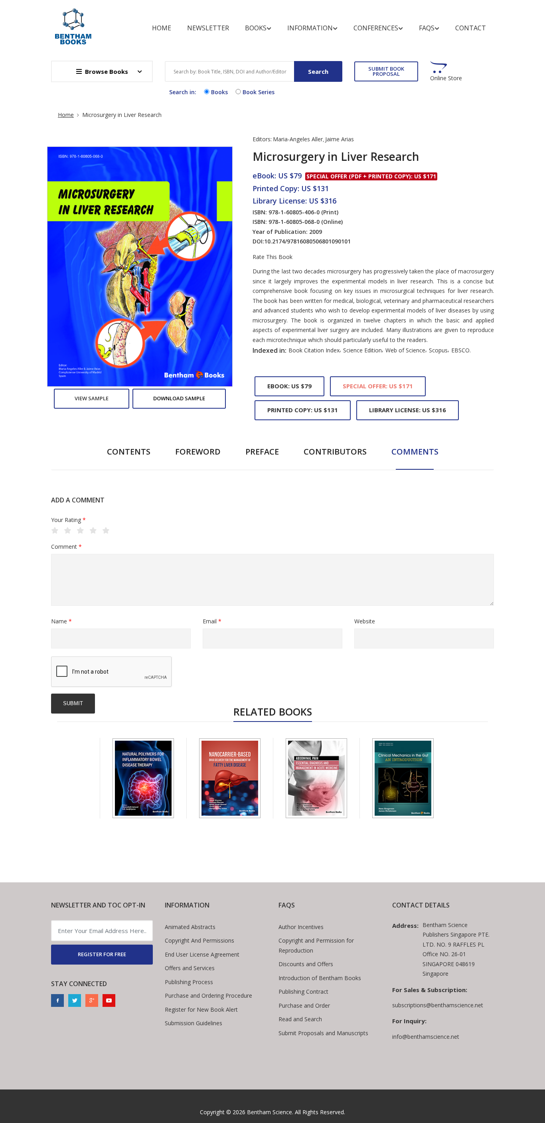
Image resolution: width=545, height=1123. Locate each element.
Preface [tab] (262, 451)
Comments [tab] (414, 451)
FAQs (426, 28)
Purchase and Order (304, 1005)
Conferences (375, 28)
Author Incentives (301, 927)
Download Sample (179, 398)
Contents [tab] (128, 451)
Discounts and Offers (305, 964)
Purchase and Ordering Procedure (208, 995)
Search (318, 71)
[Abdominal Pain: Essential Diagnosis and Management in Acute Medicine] (316, 778)
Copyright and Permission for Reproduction (316, 945)
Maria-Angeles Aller (298, 139)
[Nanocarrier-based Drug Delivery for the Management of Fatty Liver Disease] (230, 778)
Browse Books (106, 71)
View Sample (92, 398)
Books (256, 28)
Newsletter (208, 28)
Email (212, 621)
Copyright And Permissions (199, 940)
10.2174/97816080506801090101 (307, 241)
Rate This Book (272, 257)
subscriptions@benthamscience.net (437, 1005)
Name (61, 621)
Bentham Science (269, 1112)
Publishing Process (189, 982)
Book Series (258, 92)
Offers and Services (190, 968)
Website (364, 621)
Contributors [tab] (335, 451)
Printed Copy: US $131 (302, 410)
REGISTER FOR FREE (102, 954)
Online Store (446, 78)
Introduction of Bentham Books (319, 978)
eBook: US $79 (289, 386)
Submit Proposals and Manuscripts (323, 1033)
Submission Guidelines (193, 1023)
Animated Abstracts (190, 927)
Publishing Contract (303, 991)
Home (161, 28)
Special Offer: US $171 (378, 386)
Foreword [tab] (198, 451)
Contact (470, 28)
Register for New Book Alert (201, 1009)
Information (310, 28)
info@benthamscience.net (425, 1036)
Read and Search (300, 1019)
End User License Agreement (202, 954)
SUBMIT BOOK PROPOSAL (386, 71)
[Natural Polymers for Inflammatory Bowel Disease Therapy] (143, 778)
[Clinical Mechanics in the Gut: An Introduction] (403, 778)
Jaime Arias (339, 139)
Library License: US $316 (407, 410)
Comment (66, 546)
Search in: (182, 92)
